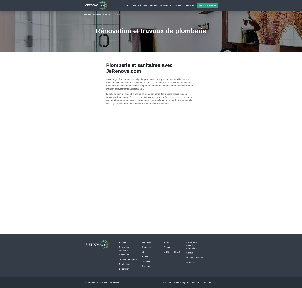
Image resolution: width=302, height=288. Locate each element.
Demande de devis (176, 232)
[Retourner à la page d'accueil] (95, 5)
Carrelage (146, 266)
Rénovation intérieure (148, 5)
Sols (144, 252)
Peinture (145, 257)
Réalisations (165, 5)
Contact (189, 253)
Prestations (179, 5)
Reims (167, 247)
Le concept (131, 5)
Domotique (146, 247)
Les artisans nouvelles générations (191, 245)
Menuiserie (146, 242)
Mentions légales (181, 283)
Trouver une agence (128, 259)
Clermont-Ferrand (172, 252)
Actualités (190, 262)
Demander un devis (207, 5)
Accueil (87, 15)
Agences (190, 5)
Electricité (146, 261)
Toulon (167, 242)
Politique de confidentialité (203, 283)
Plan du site (165, 283)
